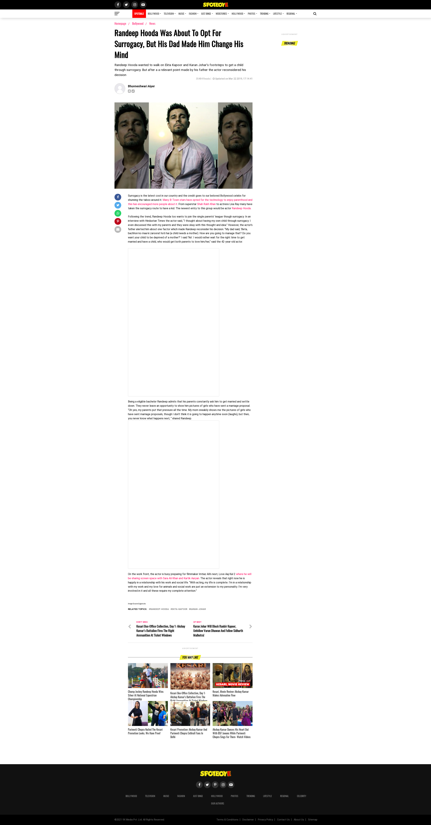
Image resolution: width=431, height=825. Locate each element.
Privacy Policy (265, 819)
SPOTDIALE (139, 13)
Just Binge (206, 13)
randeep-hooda (159, 609)
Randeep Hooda (241, 208)
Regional (291, 13)
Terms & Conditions (227, 819)
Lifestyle (277, 13)
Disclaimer (248, 819)
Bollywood (153, 13)
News (152, 23)
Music (181, 13)
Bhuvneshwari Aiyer (141, 86)
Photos (251, 13)
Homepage (120, 23)
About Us (299, 819)
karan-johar (198, 609)
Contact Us (283, 819)
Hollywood (237, 13)
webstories (221, 13)
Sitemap (312, 819)
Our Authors (217, 803)
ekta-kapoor (179, 609)
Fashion (192, 13)
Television (169, 13)
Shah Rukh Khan (206, 204)
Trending (264, 13)
